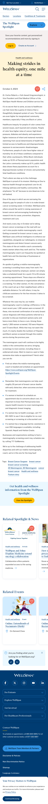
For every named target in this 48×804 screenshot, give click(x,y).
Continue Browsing (12, 799)
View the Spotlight (24, 500)
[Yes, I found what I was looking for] (11, 662)
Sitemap (6, 767)
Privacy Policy (10, 792)
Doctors (6, 16)
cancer (41, 468)
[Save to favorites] (37, 89)
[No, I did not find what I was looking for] (17, 662)
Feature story (13, 474)
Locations (17, 16)
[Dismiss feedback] (42, 652)
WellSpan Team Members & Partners (23, 748)
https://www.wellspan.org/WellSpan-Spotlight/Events (20, 371)
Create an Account (26, 46)
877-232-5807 (32, 737)
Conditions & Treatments (35, 16)
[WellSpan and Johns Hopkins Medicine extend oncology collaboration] (15, 568)
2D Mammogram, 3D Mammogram (22, 468)
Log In (10, 46)
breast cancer (35, 461)
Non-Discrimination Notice (13, 762)
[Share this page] (43, 89)
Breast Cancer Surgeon (17, 461)
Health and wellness (24, 58)
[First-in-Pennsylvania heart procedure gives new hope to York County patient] (43, 571)
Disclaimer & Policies (11, 756)
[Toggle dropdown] (36, 25)
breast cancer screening (18, 465)
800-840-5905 (32, 734)
